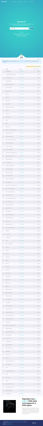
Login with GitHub (22, 61)
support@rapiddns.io (10, 424)
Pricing (25, 1)
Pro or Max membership (37, 66)
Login (35, 1)
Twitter (31, 1)
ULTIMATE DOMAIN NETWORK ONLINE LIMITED (16, 421)
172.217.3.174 (26, 34)
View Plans (4, 62)
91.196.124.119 (21, 71)
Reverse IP (15, 1)
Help (27, 1)
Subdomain (19, 1)
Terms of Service (9, 422)
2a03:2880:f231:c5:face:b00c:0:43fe (18, 34)
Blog (22, 1)
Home (11, 1)
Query (31, 28)
